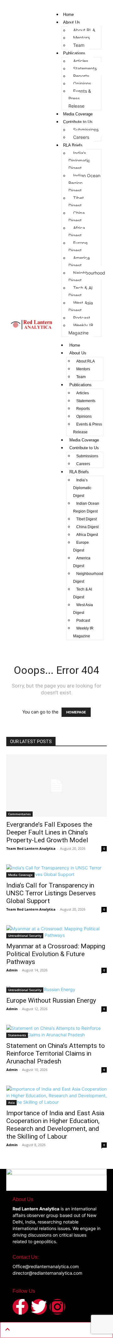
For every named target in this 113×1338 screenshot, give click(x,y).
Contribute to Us (78, 121)
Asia (11, 1102)
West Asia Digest (80, 306)
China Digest (76, 216)
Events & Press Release (87, 428)
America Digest (79, 261)
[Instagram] (57, 1307)
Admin (12, 970)
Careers (81, 137)
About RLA (84, 30)
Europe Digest (78, 246)
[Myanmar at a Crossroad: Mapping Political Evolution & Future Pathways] (56, 931)
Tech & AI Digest (80, 291)
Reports (81, 76)
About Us (71, 22)
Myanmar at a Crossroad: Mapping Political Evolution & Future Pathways (55, 954)
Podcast (81, 317)
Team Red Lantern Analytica (31, 848)
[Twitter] (39, 1307)
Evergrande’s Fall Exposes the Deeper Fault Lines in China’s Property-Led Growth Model (49, 832)
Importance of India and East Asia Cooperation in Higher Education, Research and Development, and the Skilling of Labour (55, 1124)
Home (68, 14)
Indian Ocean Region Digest (86, 507)
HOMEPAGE (76, 712)
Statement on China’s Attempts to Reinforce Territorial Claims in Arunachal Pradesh (55, 1053)
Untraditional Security (24, 935)
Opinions (82, 83)
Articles (80, 61)
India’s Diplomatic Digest (79, 160)
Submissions (86, 129)
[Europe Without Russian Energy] (56, 989)
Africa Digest (76, 231)
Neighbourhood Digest (86, 276)
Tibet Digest (76, 201)
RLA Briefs (73, 145)
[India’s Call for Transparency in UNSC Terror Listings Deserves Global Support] (56, 871)
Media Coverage (78, 114)
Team (78, 45)
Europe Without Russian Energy (51, 1000)
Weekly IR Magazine (80, 329)
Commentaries (19, 814)
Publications (74, 53)
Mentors (81, 37)
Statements (85, 68)
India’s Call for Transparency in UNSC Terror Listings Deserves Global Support (51, 893)
